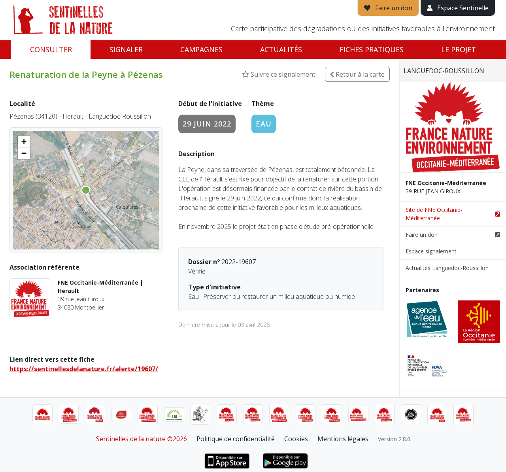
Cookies (296, 438)
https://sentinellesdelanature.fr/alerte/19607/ (83, 368)
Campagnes (201, 49)
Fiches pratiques (372, 49)
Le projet (458, 49)
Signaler (126, 49)
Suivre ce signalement (282, 74)
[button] (24, 141)
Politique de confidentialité (235, 438)
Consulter (51, 49)
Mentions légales (342, 438)
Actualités (281, 49)
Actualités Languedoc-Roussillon (447, 268)
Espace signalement (431, 251)
